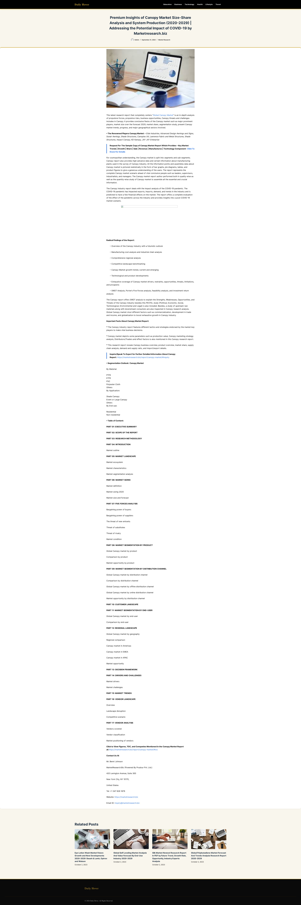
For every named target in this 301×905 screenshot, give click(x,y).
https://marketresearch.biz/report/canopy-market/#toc (133, 749)
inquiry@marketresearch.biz (127, 803)
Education (167, 4)
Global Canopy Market (163, 115)
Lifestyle (209, 4)
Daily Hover (82, 4)
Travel (218, 4)
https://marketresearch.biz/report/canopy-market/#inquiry (143, 357)
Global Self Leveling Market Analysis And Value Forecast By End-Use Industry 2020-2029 (130, 856)
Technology (189, 4)
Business (178, 4)
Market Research (164, 40)
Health (200, 4)
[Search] (225, 4)
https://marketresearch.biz (126, 797)
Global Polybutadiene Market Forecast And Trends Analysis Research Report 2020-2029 (208, 856)
